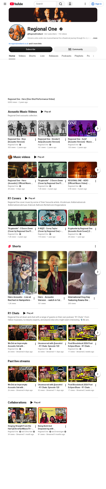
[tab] (12, 56)
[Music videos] (10, 157)
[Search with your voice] (70, 4)
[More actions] (35, 139)
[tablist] (53, 56)
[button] (93, 56)
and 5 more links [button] (35, 44)
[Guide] (5, 4)
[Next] (97, 128)
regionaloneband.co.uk (19, 44)
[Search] (60, 4)
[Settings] (85, 4)
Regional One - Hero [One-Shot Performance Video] (31, 99)
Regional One (13, 145)
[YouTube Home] (16, 4)
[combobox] (46, 4)
